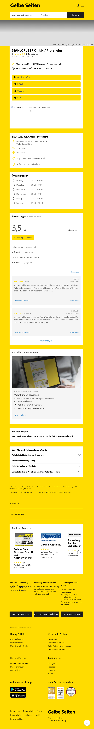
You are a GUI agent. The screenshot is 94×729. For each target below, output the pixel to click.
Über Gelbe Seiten (57, 634)
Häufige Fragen (16, 642)
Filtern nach (74, 272)
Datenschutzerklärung (32, 711)
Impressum (15, 711)
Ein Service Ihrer (58, 719)
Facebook (52, 667)
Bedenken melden (22, 301)
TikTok (50, 674)
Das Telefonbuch (17, 667)
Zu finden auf (55, 658)
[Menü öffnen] (82, 6)
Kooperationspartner (19, 663)
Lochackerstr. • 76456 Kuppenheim (78, 548)
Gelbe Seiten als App (56, 642)
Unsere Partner (18, 658)
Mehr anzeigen (46, 340)
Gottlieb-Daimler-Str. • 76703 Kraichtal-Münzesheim (51, 550)
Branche (13, 503)
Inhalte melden (16, 719)
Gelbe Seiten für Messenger (59, 646)
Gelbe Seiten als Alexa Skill (59, 649)
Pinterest (52, 670)
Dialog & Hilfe (17, 634)
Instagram (52, 663)
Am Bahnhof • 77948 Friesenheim (24, 558)
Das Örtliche (15, 670)
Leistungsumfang (17, 514)
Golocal (26, 282)
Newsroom (52, 639)
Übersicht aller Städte (19, 646)
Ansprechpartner (17, 639)
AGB (38, 715)
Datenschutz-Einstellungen (21, 715)
